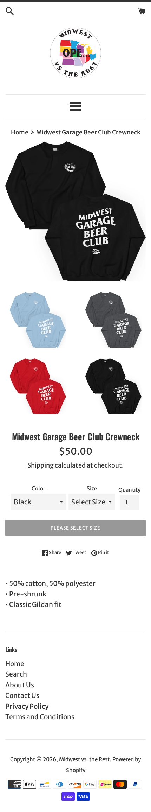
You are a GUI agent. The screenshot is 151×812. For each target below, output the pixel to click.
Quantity (129, 489)
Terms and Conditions (39, 717)
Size (92, 488)
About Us (19, 685)
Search (16, 674)
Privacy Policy (26, 706)
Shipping (40, 465)
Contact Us (22, 695)
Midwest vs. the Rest (84, 759)
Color (38, 488)
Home (14, 663)
